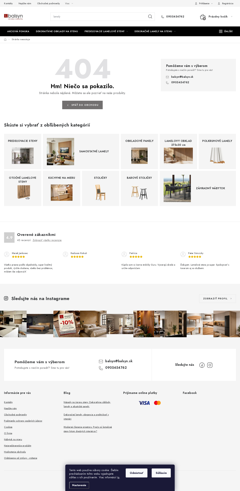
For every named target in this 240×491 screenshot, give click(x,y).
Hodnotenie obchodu (15, 451)
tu (118, 477)
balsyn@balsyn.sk (182, 77)
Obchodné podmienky (48, 3)
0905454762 (174, 16)
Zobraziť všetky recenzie (47, 240)
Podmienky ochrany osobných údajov (23, 420)
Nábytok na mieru (13, 439)
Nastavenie (79, 485)
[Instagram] (209, 365)
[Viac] (226, 31)
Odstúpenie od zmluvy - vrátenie (20, 458)
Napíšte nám (25, 3)
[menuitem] (18, 31)
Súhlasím (161, 473)
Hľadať (150, 16)
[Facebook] (202, 365)
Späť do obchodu (85, 105)
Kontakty (8, 3)
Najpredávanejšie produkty (17, 445)
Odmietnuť (136, 473)
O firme (8, 433)
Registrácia (227, 3)
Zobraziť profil (215, 298)
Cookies (8, 427)
